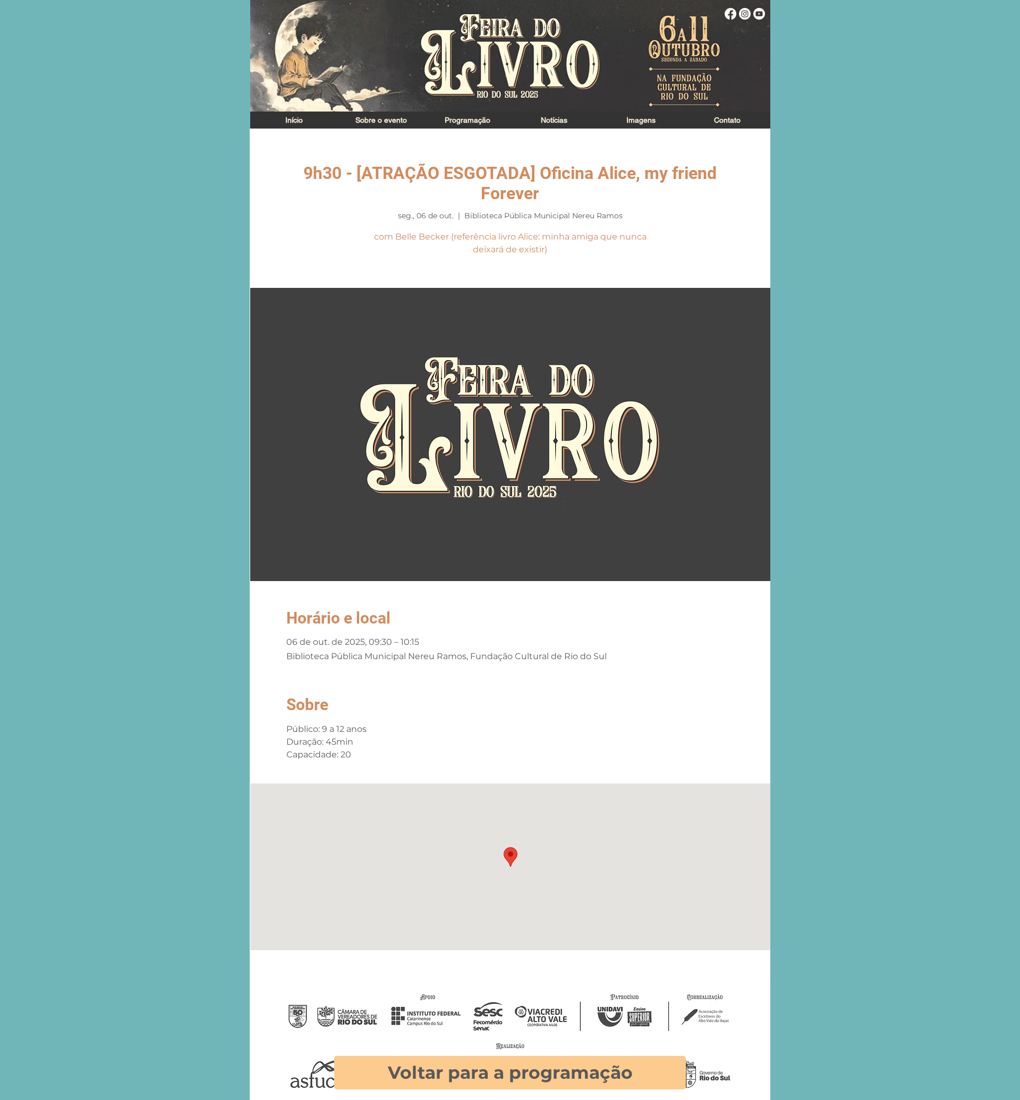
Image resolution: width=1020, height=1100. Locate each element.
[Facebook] (730, 14)
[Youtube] (759, 14)
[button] (640, 120)
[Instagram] (745, 14)
